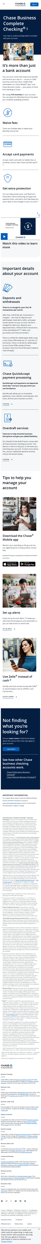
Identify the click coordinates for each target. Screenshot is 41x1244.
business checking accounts (23, 1079)
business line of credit (16, 1096)
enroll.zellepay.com (12, 1014)
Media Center (19, 1224)
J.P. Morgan (19, 1219)
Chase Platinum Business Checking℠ (21, 777)
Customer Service (6, 1219)
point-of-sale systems (30, 1121)
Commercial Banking (7, 1162)
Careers (29, 1224)
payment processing (7, 1178)
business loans (24, 1092)
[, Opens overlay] (10, 566)
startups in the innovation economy (18, 1165)
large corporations (24, 1163)
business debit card (26, 1152)
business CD (23, 1136)
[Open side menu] (4, 4)
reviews (6, 1125)
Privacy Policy (6, 1241)
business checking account (18, 1150)
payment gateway (32, 1123)
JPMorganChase (6, 1224)
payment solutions (33, 1120)
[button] (39, 1229)
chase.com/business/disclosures (12, 803)
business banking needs (25, 1176)
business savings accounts (23, 1134)
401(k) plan (4, 1191)
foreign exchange (20, 1178)
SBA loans (25, 1094)
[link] (2, 1201)
